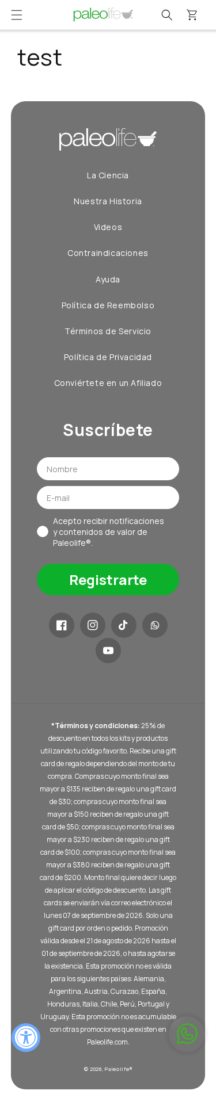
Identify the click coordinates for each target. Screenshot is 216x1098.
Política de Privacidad (108, 356)
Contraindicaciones (108, 252)
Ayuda (108, 279)
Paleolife (117, 1069)
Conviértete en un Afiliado (108, 382)
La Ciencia (108, 175)
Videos (108, 226)
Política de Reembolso (108, 305)
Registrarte (108, 579)
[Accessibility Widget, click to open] (26, 1037)
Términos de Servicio (108, 331)
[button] (16, 15)
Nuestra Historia (108, 201)
